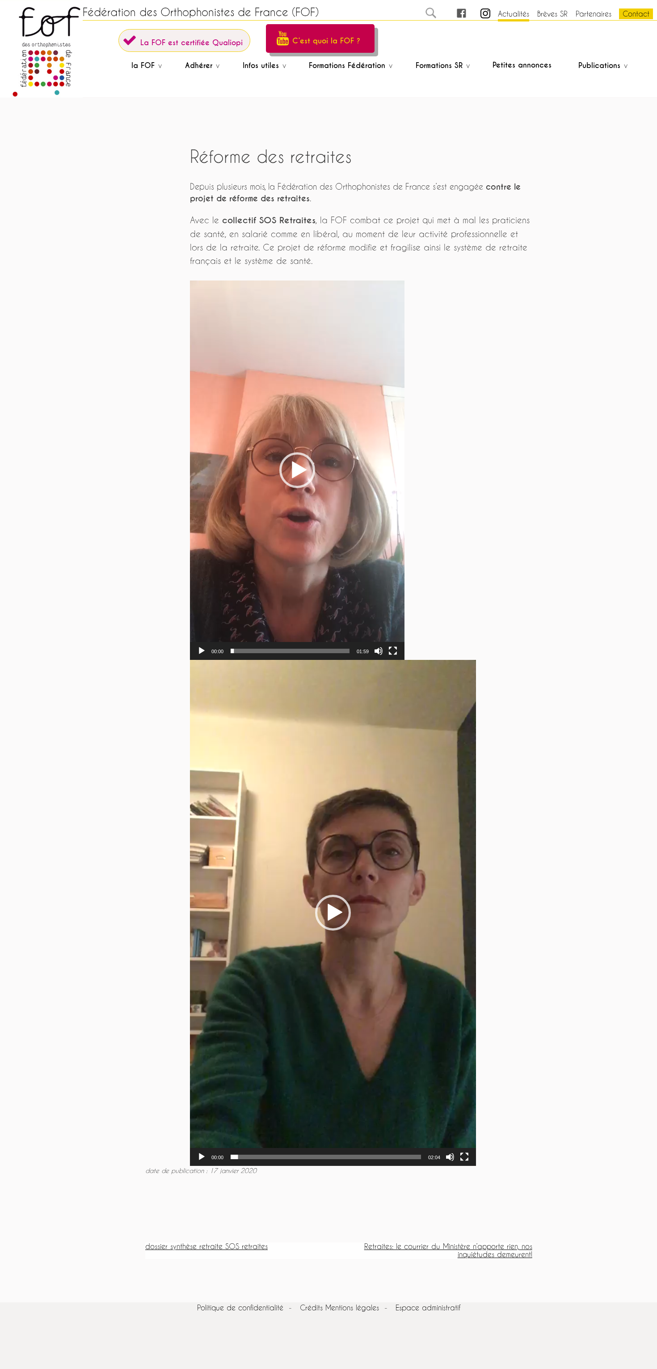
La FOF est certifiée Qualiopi (191, 42)
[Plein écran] (392, 650)
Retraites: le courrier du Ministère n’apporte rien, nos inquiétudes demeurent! (448, 1250)
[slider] (290, 651)
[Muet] (378, 650)
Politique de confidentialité (240, 1307)
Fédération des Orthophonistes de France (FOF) (201, 12)
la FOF (143, 65)
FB (453, 13)
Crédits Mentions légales (339, 1307)
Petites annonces (522, 65)
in (477, 13)
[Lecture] (201, 650)
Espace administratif (428, 1307)
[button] (297, 470)
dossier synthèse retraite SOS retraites (206, 1246)
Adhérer (198, 65)
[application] (297, 470)
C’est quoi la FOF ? (326, 41)
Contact (636, 13)
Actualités (513, 13)
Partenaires (593, 13)
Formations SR (439, 65)
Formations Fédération (347, 65)
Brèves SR (552, 13)
